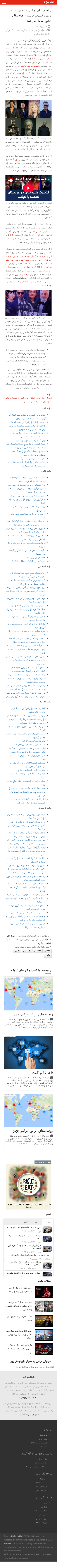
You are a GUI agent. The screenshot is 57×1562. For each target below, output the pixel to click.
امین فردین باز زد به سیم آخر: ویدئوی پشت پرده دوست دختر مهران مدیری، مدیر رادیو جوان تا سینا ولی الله (25, 591)
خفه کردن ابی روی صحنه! (35, 557)
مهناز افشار (41, 256)
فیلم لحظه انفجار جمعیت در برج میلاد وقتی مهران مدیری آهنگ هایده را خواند (25, 878)
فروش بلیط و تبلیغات (38, 1443)
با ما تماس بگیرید (45, 943)
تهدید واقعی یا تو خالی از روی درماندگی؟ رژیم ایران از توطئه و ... (18, 1289)
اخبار (48, 1214)
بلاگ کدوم (38, 34)
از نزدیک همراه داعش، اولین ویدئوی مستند (28, 440)
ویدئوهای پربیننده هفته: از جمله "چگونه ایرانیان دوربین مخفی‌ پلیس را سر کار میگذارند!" (26, 523)
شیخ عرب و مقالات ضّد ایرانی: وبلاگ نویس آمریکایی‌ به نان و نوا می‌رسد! (28, 453)
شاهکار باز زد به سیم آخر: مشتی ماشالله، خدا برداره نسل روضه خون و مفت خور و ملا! (27, 640)
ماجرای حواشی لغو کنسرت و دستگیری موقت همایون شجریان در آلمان (27, 907)
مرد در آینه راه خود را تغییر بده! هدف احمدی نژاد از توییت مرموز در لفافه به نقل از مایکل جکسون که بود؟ (25, 649)
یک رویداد (43, 1459)
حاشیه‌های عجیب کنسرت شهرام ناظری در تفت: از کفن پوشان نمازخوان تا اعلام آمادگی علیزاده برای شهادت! (25, 887)
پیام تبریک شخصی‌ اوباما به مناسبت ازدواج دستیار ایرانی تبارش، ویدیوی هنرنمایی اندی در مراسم (25, 717)
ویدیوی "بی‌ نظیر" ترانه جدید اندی (32, 723)
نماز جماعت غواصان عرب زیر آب (32, 458)
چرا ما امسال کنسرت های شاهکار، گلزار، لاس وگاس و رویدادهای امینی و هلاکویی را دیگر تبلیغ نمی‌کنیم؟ (26, 825)
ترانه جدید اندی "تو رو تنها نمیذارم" (31, 770)
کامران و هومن (42, 231)
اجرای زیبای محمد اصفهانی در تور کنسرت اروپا (26, 894)
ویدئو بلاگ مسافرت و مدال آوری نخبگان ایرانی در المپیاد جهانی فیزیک (19, 1334)
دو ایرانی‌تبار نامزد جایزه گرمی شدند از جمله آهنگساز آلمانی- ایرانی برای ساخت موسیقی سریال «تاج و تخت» (25, 609)
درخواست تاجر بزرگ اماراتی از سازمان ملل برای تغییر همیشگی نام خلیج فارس (26, 464)
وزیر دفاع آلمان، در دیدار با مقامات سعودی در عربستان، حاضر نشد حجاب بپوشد (27, 434)
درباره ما (43, 1435)
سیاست (29, 30)
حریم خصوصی (41, 1518)
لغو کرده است (12, 48)
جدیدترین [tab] (27, 1221)
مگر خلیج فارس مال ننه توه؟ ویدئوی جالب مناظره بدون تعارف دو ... (18, 1348)
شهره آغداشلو (12, 159)
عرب (16, 951)
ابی (26, 55)
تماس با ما (43, 1439)
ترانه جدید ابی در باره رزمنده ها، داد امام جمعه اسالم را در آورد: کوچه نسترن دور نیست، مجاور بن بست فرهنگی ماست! (26, 488)
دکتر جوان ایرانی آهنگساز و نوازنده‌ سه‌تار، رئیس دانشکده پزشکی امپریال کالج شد (26, 582)
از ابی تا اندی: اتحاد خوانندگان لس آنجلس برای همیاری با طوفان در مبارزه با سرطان (27, 801)
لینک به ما (43, 1446)
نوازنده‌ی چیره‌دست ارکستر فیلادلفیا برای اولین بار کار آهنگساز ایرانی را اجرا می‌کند (25, 918)
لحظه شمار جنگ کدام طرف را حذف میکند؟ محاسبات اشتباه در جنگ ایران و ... (19, 1305)
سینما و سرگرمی (40, 30)
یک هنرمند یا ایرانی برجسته (36, 1466)
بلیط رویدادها (41, 1482)
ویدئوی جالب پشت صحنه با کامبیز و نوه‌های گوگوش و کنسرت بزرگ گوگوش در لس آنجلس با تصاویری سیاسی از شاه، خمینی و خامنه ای (26, 869)
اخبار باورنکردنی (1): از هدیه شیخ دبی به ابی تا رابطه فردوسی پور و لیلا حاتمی (26, 537)
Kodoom (7, 1543)
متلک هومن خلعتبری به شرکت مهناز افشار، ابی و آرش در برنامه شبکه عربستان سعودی (26, 416)
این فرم (31, 1414)
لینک (11, 235)
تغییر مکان (43, 1514)
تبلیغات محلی (41, 1490)
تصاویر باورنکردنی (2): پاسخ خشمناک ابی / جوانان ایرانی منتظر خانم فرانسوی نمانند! (25, 530)
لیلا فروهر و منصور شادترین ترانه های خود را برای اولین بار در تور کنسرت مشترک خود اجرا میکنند (26, 687)
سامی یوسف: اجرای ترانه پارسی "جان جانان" (28, 912)
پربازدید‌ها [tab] (48, 1221)
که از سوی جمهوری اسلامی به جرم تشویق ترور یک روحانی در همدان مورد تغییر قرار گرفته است (28, 259)
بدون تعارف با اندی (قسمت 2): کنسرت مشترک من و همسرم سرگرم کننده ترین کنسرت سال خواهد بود (26, 791)
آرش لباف (35, 58)
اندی (43, 58)
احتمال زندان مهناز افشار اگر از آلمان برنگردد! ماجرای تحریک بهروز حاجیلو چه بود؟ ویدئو (28, 399)
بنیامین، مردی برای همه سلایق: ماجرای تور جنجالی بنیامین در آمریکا (28, 925)
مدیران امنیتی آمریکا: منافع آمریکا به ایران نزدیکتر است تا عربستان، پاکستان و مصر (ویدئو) (25, 445)
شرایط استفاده (41, 1522)
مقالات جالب (44, 1281)
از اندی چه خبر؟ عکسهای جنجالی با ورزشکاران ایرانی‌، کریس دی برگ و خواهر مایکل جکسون (27, 750)
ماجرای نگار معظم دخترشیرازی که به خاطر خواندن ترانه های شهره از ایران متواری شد (28, 669)
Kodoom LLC (17, 1536)
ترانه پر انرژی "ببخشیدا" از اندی (33, 741)
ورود (45, 1503)
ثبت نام (44, 1507)
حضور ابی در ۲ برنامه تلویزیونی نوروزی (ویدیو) (27, 496)
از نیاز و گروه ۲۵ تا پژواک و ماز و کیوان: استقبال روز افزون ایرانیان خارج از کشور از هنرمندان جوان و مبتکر (25, 850)
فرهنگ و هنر (20, 30)
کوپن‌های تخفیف (40, 1486)
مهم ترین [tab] (37, 1221)
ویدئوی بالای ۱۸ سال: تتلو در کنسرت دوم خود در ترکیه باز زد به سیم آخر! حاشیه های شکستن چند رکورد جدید (25, 660)
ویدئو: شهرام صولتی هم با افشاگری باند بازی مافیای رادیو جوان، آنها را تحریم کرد (27, 574)
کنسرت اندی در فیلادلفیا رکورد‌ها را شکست (28, 744)
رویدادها (43, 1479)
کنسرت (36, 951)
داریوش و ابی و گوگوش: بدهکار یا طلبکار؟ (28, 561)
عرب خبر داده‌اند (36, 51)
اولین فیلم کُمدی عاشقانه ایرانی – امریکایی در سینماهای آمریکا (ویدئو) (27, 764)
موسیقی (26, 951)
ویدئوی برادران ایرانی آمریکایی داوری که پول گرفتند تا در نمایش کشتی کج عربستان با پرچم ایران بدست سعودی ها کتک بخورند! (27, 425)
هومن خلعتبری (21, 274)
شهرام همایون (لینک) (18, 73)
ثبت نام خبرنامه (40, 1510)
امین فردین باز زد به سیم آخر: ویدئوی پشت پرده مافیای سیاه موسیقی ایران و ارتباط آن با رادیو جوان (25, 694)
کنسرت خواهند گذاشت (30, 66)
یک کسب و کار (41, 1462)
